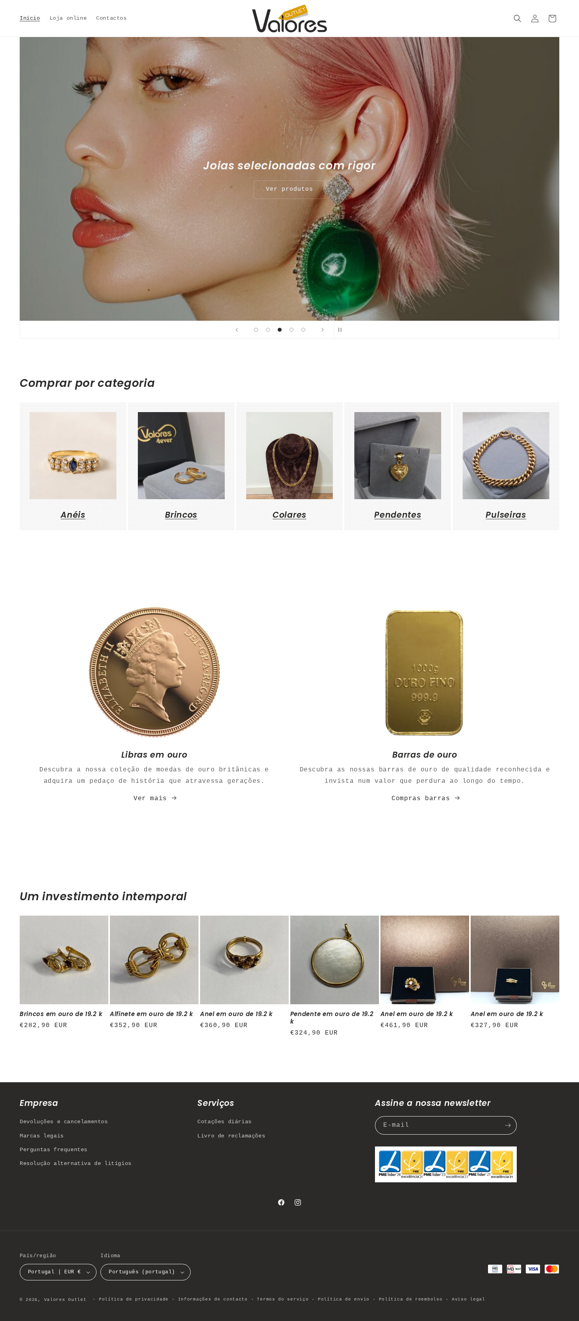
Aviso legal (468, 1299)
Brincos (181, 514)
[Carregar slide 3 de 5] (280, 330)
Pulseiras (506, 514)
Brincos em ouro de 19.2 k (61, 1014)
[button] (517, 18)
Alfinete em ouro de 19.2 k (151, 1014)
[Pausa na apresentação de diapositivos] (342, 329)
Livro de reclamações (231, 1136)
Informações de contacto (213, 1299)
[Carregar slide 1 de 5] (256, 330)
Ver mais (150, 798)
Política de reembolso (411, 1299)
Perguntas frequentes (53, 1149)
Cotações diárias (224, 1121)
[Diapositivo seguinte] (322, 329)
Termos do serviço (282, 1299)
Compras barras (421, 798)
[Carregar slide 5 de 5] (303, 330)
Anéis (73, 514)
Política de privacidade (134, 1299)
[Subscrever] (507, 1125)
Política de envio (343, 1299)
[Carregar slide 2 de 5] (268, 330)
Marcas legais (42, 1136)
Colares (289, 514)
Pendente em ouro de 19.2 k (332, 1018)
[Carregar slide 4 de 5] (291, 330)
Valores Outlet (65, 1299)
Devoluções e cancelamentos (64, 1121)
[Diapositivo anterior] (236, 329)
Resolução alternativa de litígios (76, 1163)
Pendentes (397, 514)
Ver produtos (289, 189)
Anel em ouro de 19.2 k (236, 1014)
